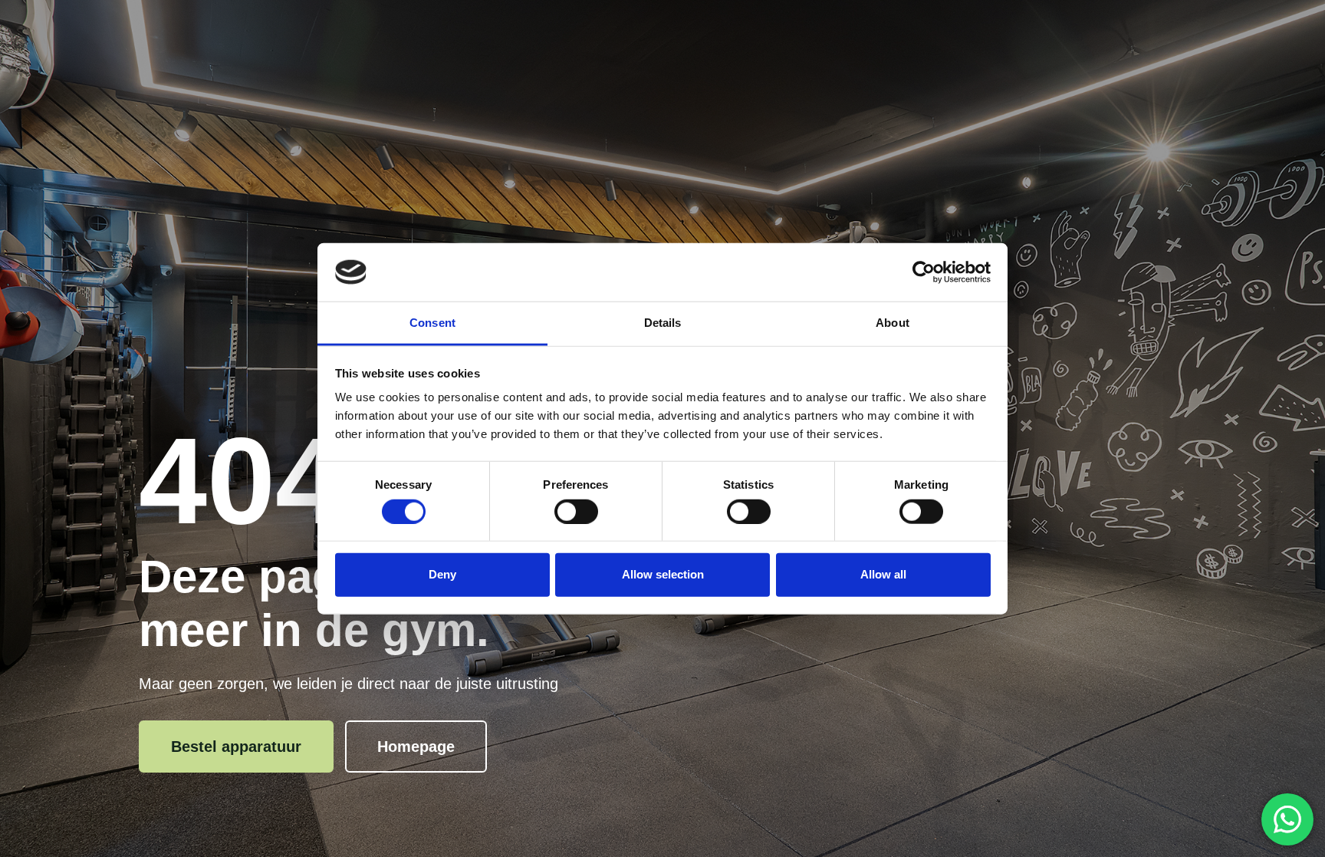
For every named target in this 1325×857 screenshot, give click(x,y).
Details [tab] (663, 322)
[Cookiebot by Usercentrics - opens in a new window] (923, 272)
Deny (442, 574)
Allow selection (663, 574)
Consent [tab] (432, 322)
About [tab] (892, 322)
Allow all (883, 574)
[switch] (576, 511)
